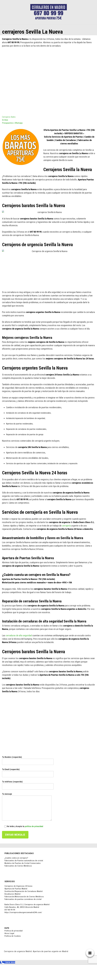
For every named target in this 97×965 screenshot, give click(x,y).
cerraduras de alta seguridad (19, 635)
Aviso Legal (9, 933)
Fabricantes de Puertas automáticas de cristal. (24, 861)
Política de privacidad (14, 931)
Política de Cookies (13, 936)
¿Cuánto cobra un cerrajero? (16, 858)
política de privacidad (34, 826)
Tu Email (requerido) (11, 769)
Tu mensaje (7, 794)
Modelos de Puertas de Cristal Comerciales (23, 863)
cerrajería (66, 525)
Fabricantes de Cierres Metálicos (18, 866)
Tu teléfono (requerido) (12, 781)
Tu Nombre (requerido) (12, 757)
